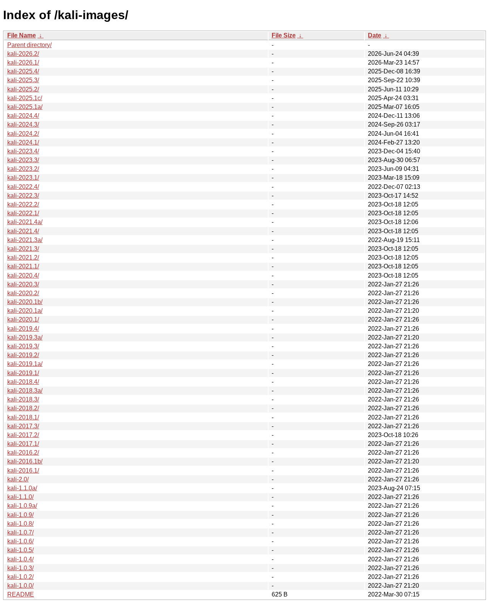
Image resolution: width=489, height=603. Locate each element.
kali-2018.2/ (23, 408)
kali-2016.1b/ (24, 461)
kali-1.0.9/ (20, 515)
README (20, 594)
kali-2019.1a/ (24, 364)
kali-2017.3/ (23, 426)
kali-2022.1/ (23, 213)
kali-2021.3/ (23, 248)
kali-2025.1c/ (24, 98)
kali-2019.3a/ (24, 337)
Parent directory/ (29, 45)
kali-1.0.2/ (20, 577)
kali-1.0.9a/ (22, 505)
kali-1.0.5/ (20, 550)
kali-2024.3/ (23, 124)
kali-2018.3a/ (24, 390)
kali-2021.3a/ (24, 240)
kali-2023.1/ (23, 177)
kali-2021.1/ (23, 266)
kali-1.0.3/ (20, 568)
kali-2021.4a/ (24, 222)
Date (374, 35)
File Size (284, 35)
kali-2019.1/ (23, 373)
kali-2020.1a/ (24, 310)
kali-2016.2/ (23, 452)
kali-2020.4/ (23, 275)
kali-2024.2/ (23, 133)
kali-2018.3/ (23, 399)
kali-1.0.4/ (20, 559)
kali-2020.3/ (23, 284)
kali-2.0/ (18, 479)
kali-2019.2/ (23, 355)
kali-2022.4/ (23, 187)
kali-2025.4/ (23, 71)
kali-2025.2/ (23, 89)
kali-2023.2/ (23, 169)
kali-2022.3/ (23, 195)
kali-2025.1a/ (24, 107)
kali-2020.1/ (23, 319)
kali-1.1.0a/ (22, 488)
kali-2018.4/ (23, 382)
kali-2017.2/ (23, 435)
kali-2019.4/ (23, 328)
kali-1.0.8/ (20, 523)
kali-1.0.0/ (20, 585)
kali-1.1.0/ (20, 497)
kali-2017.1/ (23, 443)
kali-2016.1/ (23, 470)
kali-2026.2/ (23, 53)
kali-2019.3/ (23, 346)
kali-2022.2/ (23, 204)
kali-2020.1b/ (24, 302)
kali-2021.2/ (23, 257)
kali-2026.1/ (23, 62)
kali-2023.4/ (23, 151)
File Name (21, 35)
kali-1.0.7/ (20, 532)
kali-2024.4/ (23, 115)
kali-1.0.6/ (20, 541)
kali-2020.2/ (23, 293)
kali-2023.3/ (23, 160)
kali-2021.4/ (23, 231)
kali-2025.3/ (23, 80)
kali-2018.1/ (23, 417)
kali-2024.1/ (23, 142)
